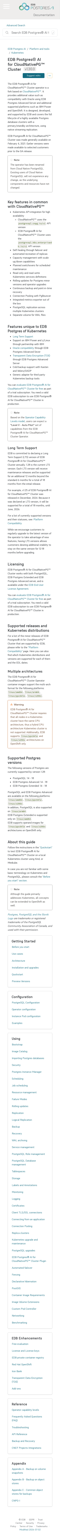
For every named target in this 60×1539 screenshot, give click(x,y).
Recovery (17, 1133)
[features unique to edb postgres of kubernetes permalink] (48, 331)
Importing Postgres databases (28, 1058)
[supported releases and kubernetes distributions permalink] (50, 630)
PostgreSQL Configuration (26, 1002)
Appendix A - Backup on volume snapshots (29, 1470)
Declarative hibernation (24, 1281)
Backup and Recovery (23, 1441)
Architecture (18, 960)
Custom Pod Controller (24, 1308)
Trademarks (42, 1526)
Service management (23, 1147)
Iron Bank (17, 1371)
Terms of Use (26, 1526)
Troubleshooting (20, 1427)
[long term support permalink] (38, 448)
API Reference (19, 1434)
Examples (17, 1023)
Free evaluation (20, 1343)
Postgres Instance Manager (27, 1071)
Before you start (20, 946)
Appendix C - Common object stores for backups (27, 1491)
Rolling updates (20, 1106)
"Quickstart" (46, 847)
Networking (18, 1315)
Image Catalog (19, 1051)
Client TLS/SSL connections (27, 1212)
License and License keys (25, 1350)
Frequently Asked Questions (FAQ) (27, 1418)
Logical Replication (22, 1119)
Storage (16, 1178)
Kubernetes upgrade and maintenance (25, 1241)
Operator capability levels (25, 1409)
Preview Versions (21, 981)
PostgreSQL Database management (24, 1162)
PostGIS (16, 1288)
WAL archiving (19, 1140)
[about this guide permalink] (36, 842)
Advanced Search (16, 25)
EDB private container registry (28, 1357)
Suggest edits (33, 75)
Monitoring (17, 1192)
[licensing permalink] (25, 564)
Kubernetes (17, 52)
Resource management (24, 1092)
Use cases (17, 953)
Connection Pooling (22, 1226)
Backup (16, 1126)
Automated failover (22, 1267)
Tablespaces (18, 1171)
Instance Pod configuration (26, 1016)
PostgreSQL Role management (28, 1154)
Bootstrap (17, 1044)
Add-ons (16, 1388)
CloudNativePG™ (32, 91)
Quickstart (17, 974)
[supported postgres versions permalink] (23, 762)
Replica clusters (20, 1233)
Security (16, 1065)
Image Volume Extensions (25, 1301)
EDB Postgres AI (17, 48)
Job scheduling (20, 1085)
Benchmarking (19, 1322)
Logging (16, 1198)
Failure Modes (19, 1099)
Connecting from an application (28, 1219)
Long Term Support (23, 336)
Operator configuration (24, 1009)
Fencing (16, 1274)
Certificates (18, 1205)
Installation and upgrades (25, 967)
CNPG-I (16, 1500)
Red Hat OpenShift (22, 1364)
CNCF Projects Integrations (26, 1447)
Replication (18, 1113)
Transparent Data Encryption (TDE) (31, 355)
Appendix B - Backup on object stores (28, 1481)
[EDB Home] (38, 6)
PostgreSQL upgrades (23, 1250)
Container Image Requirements (28, 1295)
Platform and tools (39, 48)
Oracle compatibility (23, 347)
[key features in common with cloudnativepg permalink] (46, 206)
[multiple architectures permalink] (44, 672)
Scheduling (17, 1078)
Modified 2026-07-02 (30, 1529)
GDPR (31, 1519)
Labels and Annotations (24, 1185)
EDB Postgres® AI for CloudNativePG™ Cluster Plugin (29, 1258)
